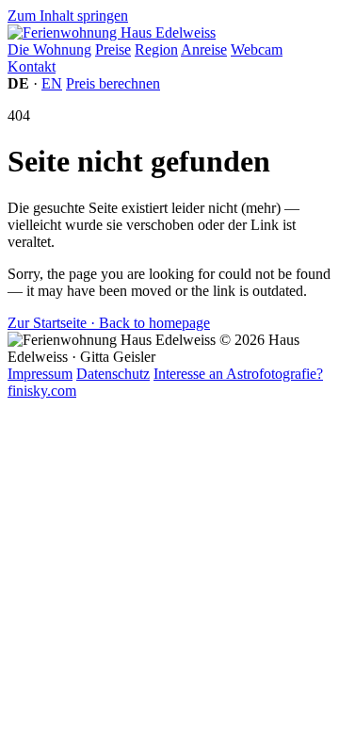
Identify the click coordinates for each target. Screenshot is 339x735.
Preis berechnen (113, 83)
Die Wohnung (49, 49)
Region (156, 49)
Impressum (40, 374)
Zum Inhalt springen (68, 16)
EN (51, 83)
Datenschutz (113, 374)
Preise (113, 49)
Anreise (204, 49)
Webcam (256, 49)
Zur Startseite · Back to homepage (109, 323)
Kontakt (32, 66)
